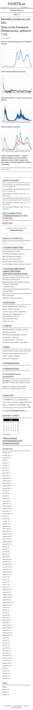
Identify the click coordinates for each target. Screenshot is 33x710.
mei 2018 (4, 551)
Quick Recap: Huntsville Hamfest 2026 (11, 259)
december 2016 (6, 595)
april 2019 (4, 524)
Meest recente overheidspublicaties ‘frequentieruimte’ (12, 441)
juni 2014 (4, 671)
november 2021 (6, 455)
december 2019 (6, 506)
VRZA (7, 347)
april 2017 (4, 584)
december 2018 (6, 534)
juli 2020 (4, 491)
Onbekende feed (11, 363)
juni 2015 (4, 640)
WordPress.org (5, 694)
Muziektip (17, 405)
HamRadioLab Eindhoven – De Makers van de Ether (15, 329)
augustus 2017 (5, 574)
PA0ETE (8, 38)
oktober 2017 (5, 569)
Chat (3, 399)
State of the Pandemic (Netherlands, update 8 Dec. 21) (15, 193)
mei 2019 (4, 521)
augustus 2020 (5, 488)
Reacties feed (5, 692)
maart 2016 (5, 617)
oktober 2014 (5, 660)
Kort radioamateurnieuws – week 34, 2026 (12, 340)
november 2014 (6, 658)
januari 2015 (5, 653)
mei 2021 (4, 465)
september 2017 (6, 572)
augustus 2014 (5, 666)
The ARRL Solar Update (8, 286)
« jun (4, 434)
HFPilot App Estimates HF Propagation (11, 256)
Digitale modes (16, 402)
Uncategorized (17, 410)
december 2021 (6, 453)
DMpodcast (22, 402)
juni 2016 (4, 610)
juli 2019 (4, 516)
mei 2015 (4, 643)
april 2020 (4, 498)
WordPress (20, 705)
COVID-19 (7, 169)
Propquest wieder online (8, 321)
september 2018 (6, 541)
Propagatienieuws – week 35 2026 (10, 337)
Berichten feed (5, 689)
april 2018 (4, 554)
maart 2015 (5, 648)
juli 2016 (4, 607)
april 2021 (4, 468)
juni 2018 (4, 549)
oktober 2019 (5, 511)
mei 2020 (4, 496)
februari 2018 (5, 559)
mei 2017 (4, 582)
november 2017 (6, 567)
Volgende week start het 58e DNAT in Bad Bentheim (15, 342)
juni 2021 (4, 463)
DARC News (9, 303)
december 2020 (6, 478)
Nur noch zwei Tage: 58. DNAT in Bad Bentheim (14, 311)
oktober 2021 (5, 458)
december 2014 (6, 655)
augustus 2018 (5, 544)
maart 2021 (5, 470)
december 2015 (6, 625)
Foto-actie (28, 402)
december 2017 (6, 564)
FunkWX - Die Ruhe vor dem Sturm (11, 309)
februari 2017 (5, 589)
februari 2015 (5, 650)
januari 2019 (5, 531)
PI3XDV (22, 405)
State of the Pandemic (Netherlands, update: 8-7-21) (16, 31)
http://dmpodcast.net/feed (16, 230)
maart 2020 (5, 501)
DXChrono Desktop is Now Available (11, 251)
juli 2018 (4, 546)
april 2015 (4, 645)
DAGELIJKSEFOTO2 (23, 400)
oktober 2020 (5, 483)
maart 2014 (5, 678)
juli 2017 (4, 577)
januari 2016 (5, 622)
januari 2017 (5, 592)
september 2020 (6, 486)
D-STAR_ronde (15, 399)
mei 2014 (4, 673)
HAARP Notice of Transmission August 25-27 (13, 254)
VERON (8, 326)
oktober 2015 (5, 630)
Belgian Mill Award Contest (9, 332)
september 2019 (6, 513)
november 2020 (6, 480)
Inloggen (4, 687)
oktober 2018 (5, 539)
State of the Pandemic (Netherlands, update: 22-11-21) (15, 202)
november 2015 (6, 627)
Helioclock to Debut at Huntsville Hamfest (12, 261)
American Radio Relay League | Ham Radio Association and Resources (15, 271)
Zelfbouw (26, 411)
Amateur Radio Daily (14, 248)
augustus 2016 (5, 605)
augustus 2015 (5, 635)
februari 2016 (5, 620)
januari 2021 (5, 475)
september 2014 (6, 663)
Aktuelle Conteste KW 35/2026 (9, 318)
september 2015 (6, 633)
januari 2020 (5, 503)
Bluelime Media (18, 707)
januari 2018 (5, 562)
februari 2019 (5, 529)
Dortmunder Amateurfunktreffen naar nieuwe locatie (15, 353)
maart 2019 (5, 526)
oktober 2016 (5, 600)
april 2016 (4, 615)
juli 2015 (4, 638)
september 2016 (6, 602)
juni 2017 (4, 579)
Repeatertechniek (17, 407)
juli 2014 (4, 668)
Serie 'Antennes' (24, 407)
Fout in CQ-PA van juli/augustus (10, 358)
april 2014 (4, 676)
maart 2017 (5, 587)
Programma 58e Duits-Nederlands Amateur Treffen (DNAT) (16, 351)
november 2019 (6, 508)
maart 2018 (5, 556)
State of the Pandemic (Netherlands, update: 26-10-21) (15, 207)
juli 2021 (4, 460)
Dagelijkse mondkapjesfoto (7, 402)
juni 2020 (4, 493)
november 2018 (6, 536)
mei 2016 (4, 612)
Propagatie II (10, 407)
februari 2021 (5, 473)
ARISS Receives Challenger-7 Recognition (12, 298)
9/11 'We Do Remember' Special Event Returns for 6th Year (16, 264)
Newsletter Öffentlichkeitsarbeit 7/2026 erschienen (14, 306)
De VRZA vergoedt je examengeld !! (11, 356)
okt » (8, 434)
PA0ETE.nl (16, 4)
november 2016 (6, 597)
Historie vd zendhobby (8, 405)
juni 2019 (4, 518)
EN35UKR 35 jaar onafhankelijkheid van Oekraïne (14, 335)
